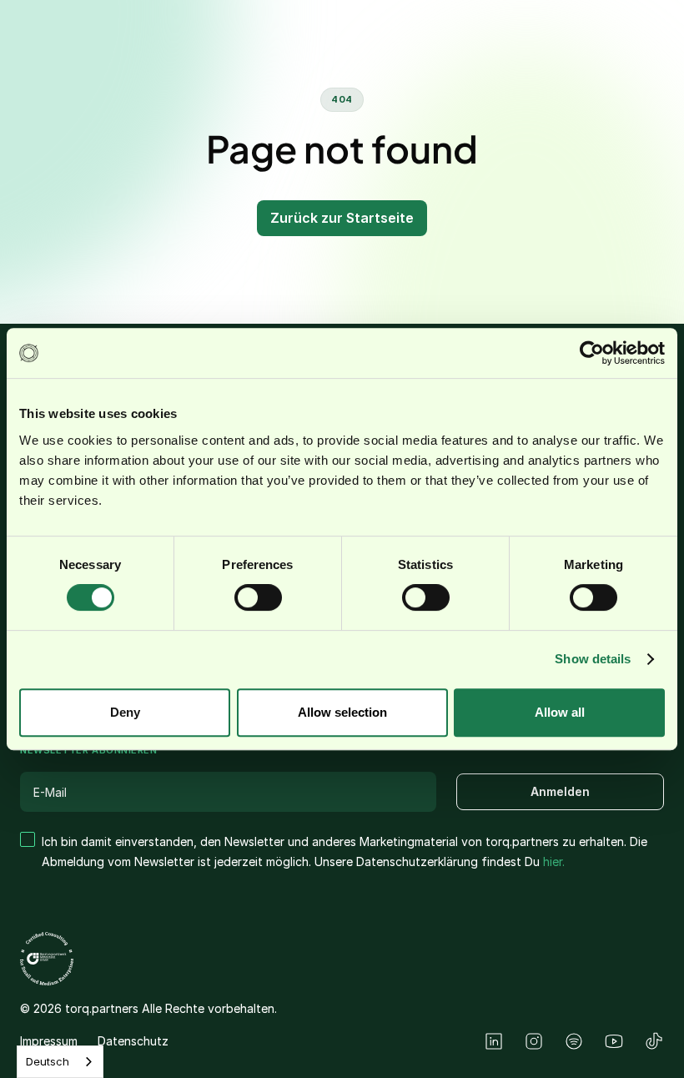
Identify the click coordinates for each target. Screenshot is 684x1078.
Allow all (560, 712)
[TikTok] (654, 1041)
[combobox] (60, 1061)
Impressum (49, 1041)
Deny (125, 712)
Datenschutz (133, 1041)
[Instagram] (534, 1041)
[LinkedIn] (494, 1041)
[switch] (258, 597)
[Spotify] (574, 1041)
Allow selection (342, 712)
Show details (593, 659)
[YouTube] (614, 1041)
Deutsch (47, 1061)
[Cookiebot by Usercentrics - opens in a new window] (592, 352)
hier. (554, 861)
